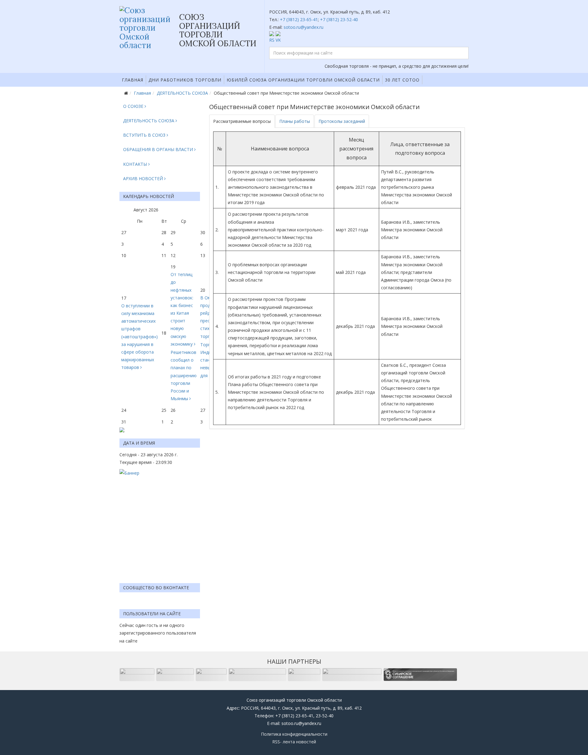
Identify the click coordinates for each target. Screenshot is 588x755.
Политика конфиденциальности (294, 734)
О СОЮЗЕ (133, 106)
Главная (132, 80)
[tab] (242, 121)
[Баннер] (159, 523)
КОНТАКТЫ (135, 164)
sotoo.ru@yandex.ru (303, 27)
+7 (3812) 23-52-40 (339, 19)
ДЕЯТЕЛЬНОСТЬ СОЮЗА (182, 93)
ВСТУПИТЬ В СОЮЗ (144, 135)
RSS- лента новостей (294, 742)
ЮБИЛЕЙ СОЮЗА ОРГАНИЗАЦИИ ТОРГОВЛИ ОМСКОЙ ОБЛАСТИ (303, 80)
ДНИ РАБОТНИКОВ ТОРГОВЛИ (185, 80)
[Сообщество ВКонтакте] (369, 37)
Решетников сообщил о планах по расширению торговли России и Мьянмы (184, 375)
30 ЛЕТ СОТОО (402, 80)
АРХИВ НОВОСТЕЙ (143, 178)
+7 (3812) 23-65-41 (299, 19)
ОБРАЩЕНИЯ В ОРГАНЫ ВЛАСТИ (158, 149)
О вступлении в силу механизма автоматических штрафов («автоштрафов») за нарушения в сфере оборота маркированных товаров (139, 336)
